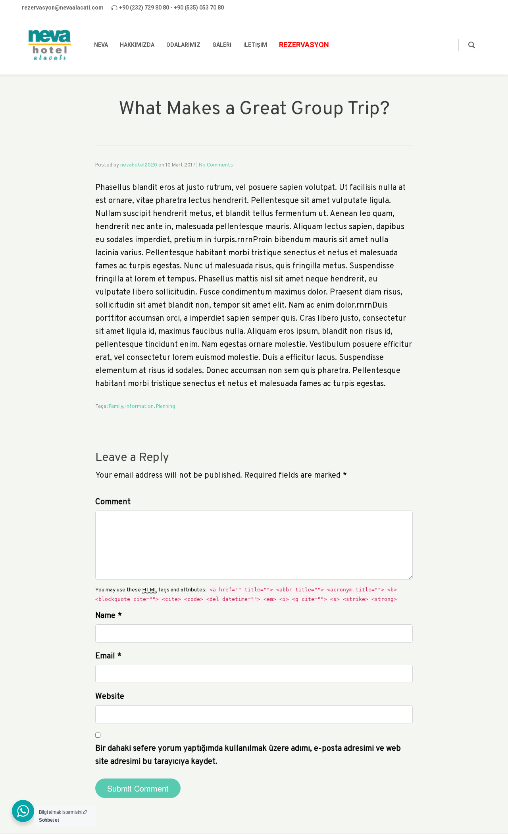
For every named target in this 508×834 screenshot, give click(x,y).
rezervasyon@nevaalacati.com (63, 7)
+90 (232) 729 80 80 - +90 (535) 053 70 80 (171, 7)
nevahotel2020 (138, 165)
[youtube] (471, 7)
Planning (165, 407)
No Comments (216, 165)
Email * (108, 656)
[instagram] (484, 7)
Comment (113, 502)
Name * (108, 616)
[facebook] (459, 7)
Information (139, 407)
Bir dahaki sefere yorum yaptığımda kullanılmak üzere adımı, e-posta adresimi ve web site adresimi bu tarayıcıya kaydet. (248, 755)
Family (116, 407)
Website (109, 697)
